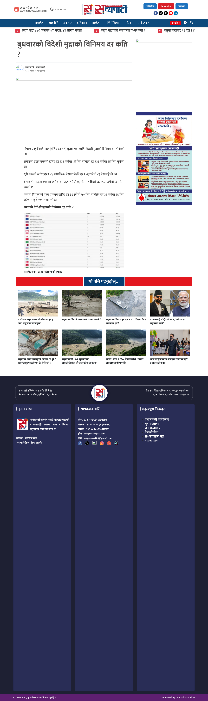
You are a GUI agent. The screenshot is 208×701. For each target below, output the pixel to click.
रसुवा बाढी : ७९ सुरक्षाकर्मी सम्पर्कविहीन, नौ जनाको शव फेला (79, 361)
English (175, 23)
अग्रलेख (39, 23)
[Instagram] (161, 13)
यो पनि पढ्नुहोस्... (104, 281)
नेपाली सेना (151, 432)
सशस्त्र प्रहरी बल (154, 436)
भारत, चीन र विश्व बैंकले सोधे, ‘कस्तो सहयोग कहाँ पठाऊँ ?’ (124, 361)
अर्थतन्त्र (67, 23)
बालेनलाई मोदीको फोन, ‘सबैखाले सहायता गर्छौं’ (167, 321)
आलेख (96, 23)
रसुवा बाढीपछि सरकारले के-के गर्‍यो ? (108, 30)
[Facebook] (156, 13)
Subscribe (166, 6)
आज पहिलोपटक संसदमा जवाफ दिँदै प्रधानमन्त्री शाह (169, 361)
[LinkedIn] (176, 13)
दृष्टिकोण (82, 23)
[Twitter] (166, 13)
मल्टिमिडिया (111, 23)
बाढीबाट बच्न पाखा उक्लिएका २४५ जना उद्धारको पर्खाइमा (35, 321)
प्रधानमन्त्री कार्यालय (157, 419)
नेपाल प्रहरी (151, 441)
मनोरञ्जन (128, 23)
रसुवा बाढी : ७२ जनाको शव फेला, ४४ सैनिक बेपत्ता (36, 30)
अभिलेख (150, 6)
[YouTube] (171, 13)
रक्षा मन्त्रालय (152, 428)
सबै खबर (143, 23)
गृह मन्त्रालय (152, 424)
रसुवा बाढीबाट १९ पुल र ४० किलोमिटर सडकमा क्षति (126, 321)
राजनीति (53, 23)
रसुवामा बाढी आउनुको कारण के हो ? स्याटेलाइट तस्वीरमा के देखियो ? (37, 361)
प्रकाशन (181, 6)
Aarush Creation (186, 697)
